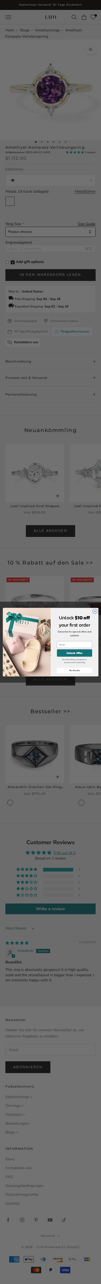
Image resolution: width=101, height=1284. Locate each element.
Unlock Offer (74, 653)
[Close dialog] (94, 611)
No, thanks (74, 670)
